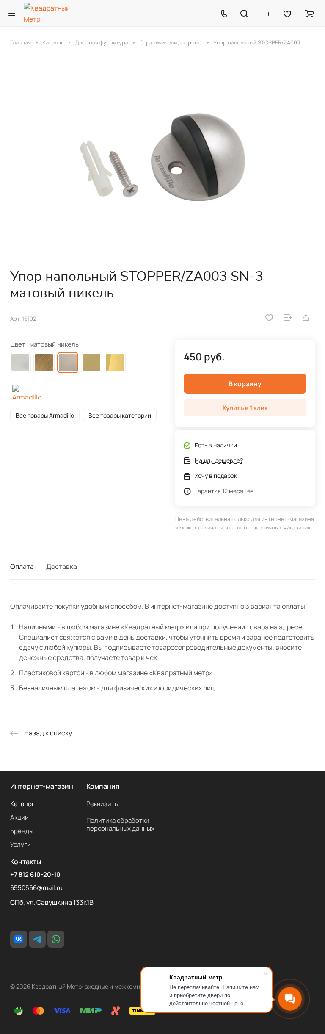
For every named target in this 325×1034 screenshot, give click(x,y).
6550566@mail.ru (36, 887)
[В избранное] (269, 318)
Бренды (21, 830)
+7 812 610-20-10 (35, 875)
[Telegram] (37, 939)
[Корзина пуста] (309, 13)
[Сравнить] (288, 318)
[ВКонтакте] (18, 939)
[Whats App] (55, 939)
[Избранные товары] (287, 13)
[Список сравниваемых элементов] (266, 13)
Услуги (20, 844)
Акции (19, 817)
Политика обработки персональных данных (120, 824)
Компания (102, 786)
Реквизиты (102, 803)
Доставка (61, 566)
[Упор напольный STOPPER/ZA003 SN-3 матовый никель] (162, 157)
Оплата (22, 566)
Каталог (22, 803)
